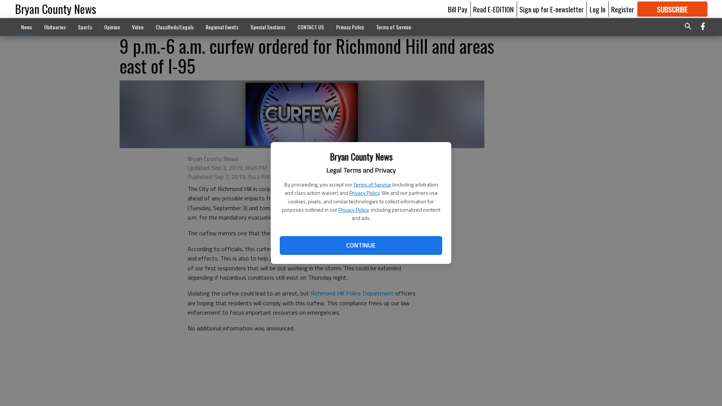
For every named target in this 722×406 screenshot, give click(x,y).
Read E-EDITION (493, 9)
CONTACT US (310, 27)
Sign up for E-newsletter (551, 9)
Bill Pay (457, 9)
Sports (85, 27)
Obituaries (55, 27)
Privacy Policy (364, 193)
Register (622, 9)
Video (138, 27)
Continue (360, 245)
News (26, 27)
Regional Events (222, 27)
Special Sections (267, 27)
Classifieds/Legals (175, 27)
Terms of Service (372, 184)
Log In (597, 9)
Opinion (112, 27)
